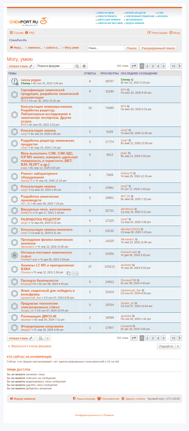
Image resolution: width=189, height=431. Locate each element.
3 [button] (153, 66)
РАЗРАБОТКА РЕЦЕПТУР (41, 219)
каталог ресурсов (136, 12)
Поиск (132, 48)
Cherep (25, 83)
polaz (24, 167)
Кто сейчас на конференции (29, 356)
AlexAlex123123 (130, 229)
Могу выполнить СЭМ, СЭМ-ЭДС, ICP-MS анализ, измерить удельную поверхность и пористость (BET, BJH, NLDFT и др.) (49, 159)
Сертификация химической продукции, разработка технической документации (50, 93)
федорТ (26, 329)
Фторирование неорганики (42, 326)
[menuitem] (29, 33)
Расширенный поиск (158, 48)
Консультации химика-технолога (46, 229)
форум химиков (135, 22)
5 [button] (163, 66)
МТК (23, 100)
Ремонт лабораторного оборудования (39, 175)
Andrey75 (26, 180)
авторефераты (134, 19)
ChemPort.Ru (18, 40)
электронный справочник (140, 16)
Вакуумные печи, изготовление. (46, 209)
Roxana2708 (28, 283)
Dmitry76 (26, 212)
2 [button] (147, 66)
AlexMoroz (127, 208)
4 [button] (158, 66)
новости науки (105, 12)
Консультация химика (38, 130)
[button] (134, 66)
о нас (161, 12)
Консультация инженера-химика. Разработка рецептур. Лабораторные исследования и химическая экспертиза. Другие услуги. (47, 114)
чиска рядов (31, 80)
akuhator (126, 264)
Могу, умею (20, 59)
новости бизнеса (107, 16)
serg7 (24, 133)
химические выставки (110, 22)
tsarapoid (126, 326)
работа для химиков (108, 19)
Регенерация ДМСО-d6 (38, 316)
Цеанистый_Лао (31, 297)
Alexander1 (27, 246)
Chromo (26, 272)
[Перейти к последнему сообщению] (132, 79)
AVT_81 (25, 203)
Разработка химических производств (40, 198)
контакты (163, 16)
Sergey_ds (27, 310)
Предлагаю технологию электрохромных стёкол (40, 305)
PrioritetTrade (29, 259)
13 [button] (173, 66)
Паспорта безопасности (39, 280)
